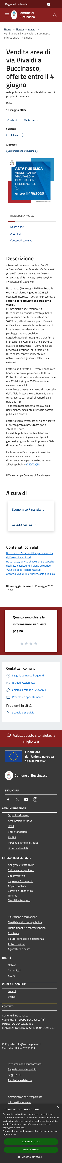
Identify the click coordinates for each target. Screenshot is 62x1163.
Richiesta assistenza (20, 1080)
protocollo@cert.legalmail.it (25, 1044)
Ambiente (13, 933)
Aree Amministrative (20, 821)
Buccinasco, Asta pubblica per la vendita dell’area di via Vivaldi (29, 555)
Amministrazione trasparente (25, 1097)
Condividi (12, 120)
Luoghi (12, 991)
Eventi (12, 997)
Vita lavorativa (16, 876)
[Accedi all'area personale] (48, 4)
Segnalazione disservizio (22, 1069)
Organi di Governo (18, 815)
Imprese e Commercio (20, 881)
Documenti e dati (18, 848)
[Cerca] (55, 15)
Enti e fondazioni (18, 832)
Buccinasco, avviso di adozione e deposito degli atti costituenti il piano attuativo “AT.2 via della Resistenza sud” (30, 565)
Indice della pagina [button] (22, 216)
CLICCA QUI (33, 464)
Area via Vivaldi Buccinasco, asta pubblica (30, 574)
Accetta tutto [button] (31, 1141)
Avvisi (31, 29)
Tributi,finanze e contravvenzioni (27, 928)
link (14, 1134)
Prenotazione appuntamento (24, 1064)
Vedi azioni (30, 120)
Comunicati (14, 970)
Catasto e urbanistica (20, 891)
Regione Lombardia (16, 4)
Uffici (11, 826)
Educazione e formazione (22, 917)
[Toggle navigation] (7, 15)
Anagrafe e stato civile (21, 865)
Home (7, 29)
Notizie (12, 965)
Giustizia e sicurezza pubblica (25, 922)
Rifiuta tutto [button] (31, 1149)
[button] (31, 1157)
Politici (12, 837)
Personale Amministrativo (23, 843)
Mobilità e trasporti (19, 900)
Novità (20, 29)
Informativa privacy (19, 1102)
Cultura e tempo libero (21, 870)
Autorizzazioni (16, 944)
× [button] (58, 1107)
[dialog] (31, 1133)
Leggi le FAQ (15, 1075)
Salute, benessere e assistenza (26, 939)
